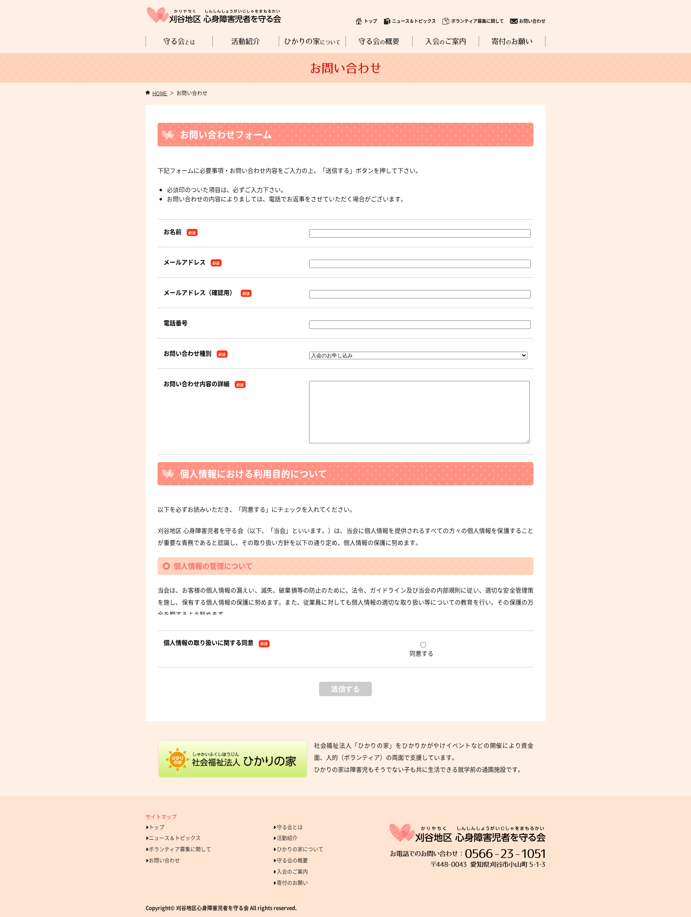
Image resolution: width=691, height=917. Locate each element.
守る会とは (290, 827)
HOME (159, 93)
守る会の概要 (292, 860)
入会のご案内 (292, 871)
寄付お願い (512, 41)
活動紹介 (245, 41)
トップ (370, 21)
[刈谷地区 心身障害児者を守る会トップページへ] (214, 15)
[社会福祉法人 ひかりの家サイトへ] (233, 758)
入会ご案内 (445, 41)
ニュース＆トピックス (414, 21)
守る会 (179, 41)
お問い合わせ (532, 21)
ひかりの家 (312, 41)
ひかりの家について (300, 849)
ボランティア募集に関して (477, 21)
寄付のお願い (292, 882)
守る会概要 (378, 41)
